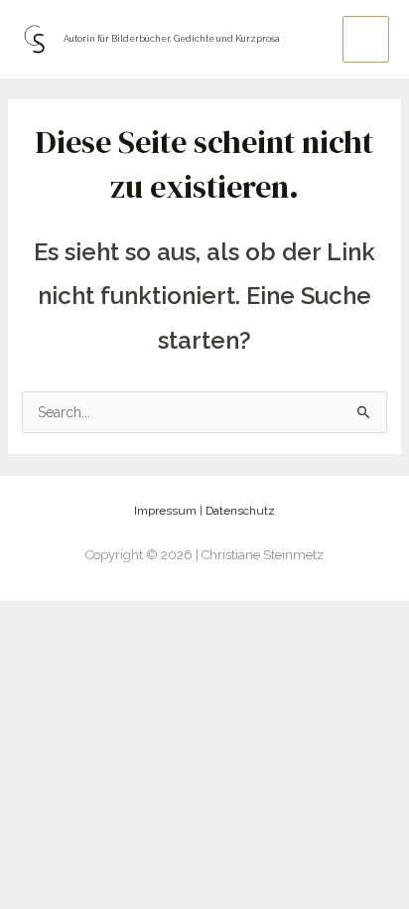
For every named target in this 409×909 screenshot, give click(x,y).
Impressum (165, 511)
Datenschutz (240, 511)
